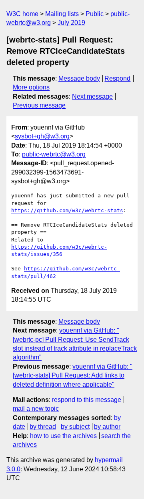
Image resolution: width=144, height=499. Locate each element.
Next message (92, 96)
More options (31, 87)
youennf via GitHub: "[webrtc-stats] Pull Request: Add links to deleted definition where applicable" (72, 375)
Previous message (39, 105)
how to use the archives (63, 435)
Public (95, 13)
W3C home (22, 13)
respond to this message (86, 399)
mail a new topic (36, 408)
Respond (117, 78)
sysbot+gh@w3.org (42, 136)
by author (107, 426)
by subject (75, 426)
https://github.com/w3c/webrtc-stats (67, 210)
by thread (43, 426)
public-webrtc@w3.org (54, 154)
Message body (79, 78)
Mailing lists (62, 13)
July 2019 (71, 22)
